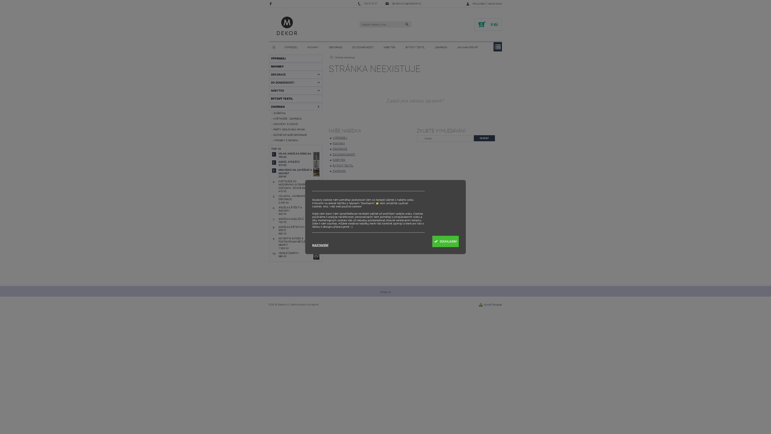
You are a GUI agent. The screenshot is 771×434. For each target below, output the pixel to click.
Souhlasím (448, 241)
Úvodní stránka (274, 47)
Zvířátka (279, 113)
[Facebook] (271, 3)
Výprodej (291, 47)
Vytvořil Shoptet (492, 304)
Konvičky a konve (285, 124)
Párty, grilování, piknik (289, 129)
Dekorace (335, 47)
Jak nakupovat (467, 47)
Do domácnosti (363, 47)
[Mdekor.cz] (287, 26)
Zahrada (441, 47)
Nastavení (320, 245)
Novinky (313, 47)
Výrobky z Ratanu (285, 140)
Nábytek (389, 47)
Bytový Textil (415, 47)
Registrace (495, 4)
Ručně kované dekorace (290, 134)
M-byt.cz (385, 292)
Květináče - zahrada (287, 118)
